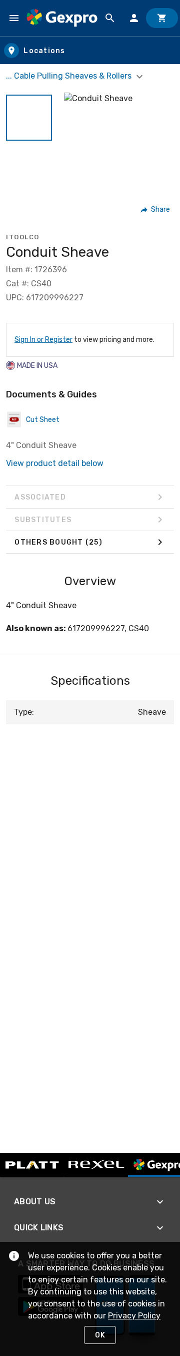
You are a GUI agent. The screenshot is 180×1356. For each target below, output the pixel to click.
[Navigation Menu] (14, 18)
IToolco (23, 237)
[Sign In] (134, 18)
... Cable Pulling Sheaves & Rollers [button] (70, 76)
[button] (29, 118)
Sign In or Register (43, 339)
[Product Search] (110, 18)
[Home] (62, 18)
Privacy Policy (134, 1315)
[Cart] (162, 18)
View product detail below (55, 463)
